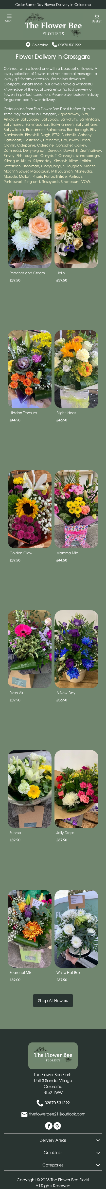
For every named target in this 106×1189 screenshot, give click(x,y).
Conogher (64, 145)
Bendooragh (77, 129)
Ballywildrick (14, 129)
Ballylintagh (89, 119)
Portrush (75, 176)
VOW (85, 181)
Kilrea (73, 161)
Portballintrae (55, 176)
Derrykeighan (34, 150)
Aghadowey (68, 114)
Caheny (85, 135)
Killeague (11, 161)
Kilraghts (60, 161)
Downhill (70, 150)
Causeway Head (75, 140)
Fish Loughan (27, 155)
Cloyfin (9, 145)
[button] (53, 1139)
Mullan (25, 176)
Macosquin (39, 171)
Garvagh (66, 155)
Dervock (54, 150)
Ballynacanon (37, 124)
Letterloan (12, 166)
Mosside (10, 176)
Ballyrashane (86, 124)
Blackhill (32, 135)
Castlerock (32, 140)
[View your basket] (97, 18)
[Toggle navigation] (9, 18)
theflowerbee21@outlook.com (57, 1114)
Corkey (80, 145)
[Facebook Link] (49, 1125)
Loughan (74, 166)
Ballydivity (68, 119)
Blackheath (13, 135)
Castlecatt (12, 140)
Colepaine (26, 145)
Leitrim (85, 161)
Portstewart (13, 181)
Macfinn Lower (16, 171)
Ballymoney (13, 124)
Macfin (90, 166)
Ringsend (32, 181)
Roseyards (50, 181)
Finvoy (9, 155)
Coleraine (45, 145)
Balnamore (35, 129)
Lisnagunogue (53, 166)
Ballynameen (62, 124)
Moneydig (83, 171)
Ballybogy (50, 119)
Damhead (12, 150)
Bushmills (69, 135)
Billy (93, 129)
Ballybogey (30, 119)
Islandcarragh (87, 155)
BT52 (56, 135)
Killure (26, 161)
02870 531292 (69, 45)
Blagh (45, 135)
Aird (84, 114)
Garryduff (48, 155)
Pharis (37, 176)
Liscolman (31, 166)
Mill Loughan (62, 171)
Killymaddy (42, 161)
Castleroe (51, 140)
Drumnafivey (90, 150)
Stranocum (70, 181)
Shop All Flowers (53, 1000)
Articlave (11, 119)
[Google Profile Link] (57, 1125)
